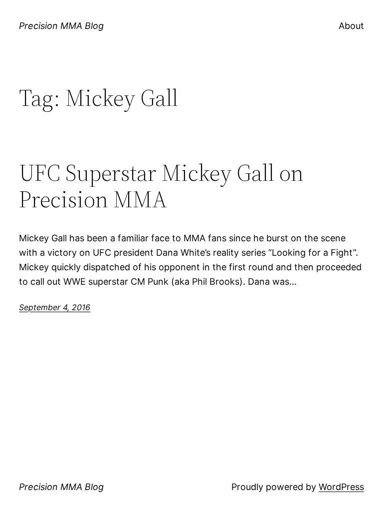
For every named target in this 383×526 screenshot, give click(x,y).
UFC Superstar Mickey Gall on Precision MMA (161, 185)
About (351, 25)
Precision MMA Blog (61, 25)
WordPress (341, 487)
